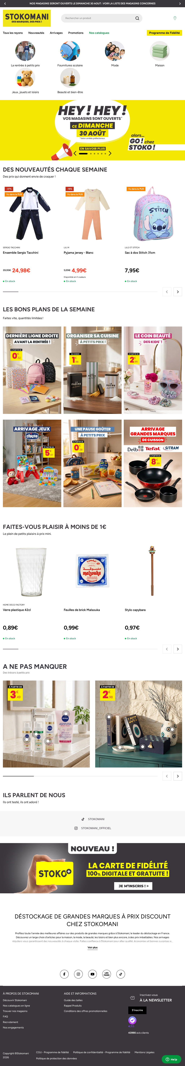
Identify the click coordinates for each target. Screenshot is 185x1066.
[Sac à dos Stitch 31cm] (153, 213)
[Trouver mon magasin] (175, 18)
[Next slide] (110, 153)
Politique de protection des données (56, 1058)
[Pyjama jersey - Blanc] (92, 213)
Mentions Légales (144, 1052)
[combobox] (101, 18)
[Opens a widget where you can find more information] (171, 1059)
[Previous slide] (75, 153)
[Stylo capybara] (153, 571)
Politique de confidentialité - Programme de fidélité (101, 1052)
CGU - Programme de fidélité (52, 1052)
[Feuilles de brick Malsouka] (92, 571)
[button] (5, 3)
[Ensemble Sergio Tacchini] (31, 213)
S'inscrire (137, 1010)
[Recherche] (137, 18)
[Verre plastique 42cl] (31, 571)
